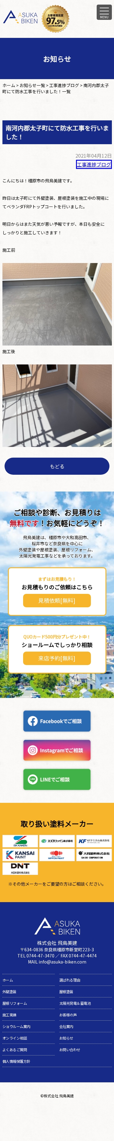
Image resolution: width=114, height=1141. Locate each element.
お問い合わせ (69, 1049)
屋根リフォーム (14, 1003)
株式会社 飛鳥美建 (59, 1095)
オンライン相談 (14, 1037)
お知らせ (66, 1037)
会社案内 (66, 1026)
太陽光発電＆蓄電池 (75, 1003)
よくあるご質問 (14, 1049)
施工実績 (9, 1014)
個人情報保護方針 (16, 1061)
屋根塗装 (66, 991)
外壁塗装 (9, 991)
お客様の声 (68, 1014)
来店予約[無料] (56, 658)
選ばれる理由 (69, 979)
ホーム (7, 979)
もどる (57, 466)
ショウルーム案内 (16, 1026)
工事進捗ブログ (94, 164)
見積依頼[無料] (56, 600)
